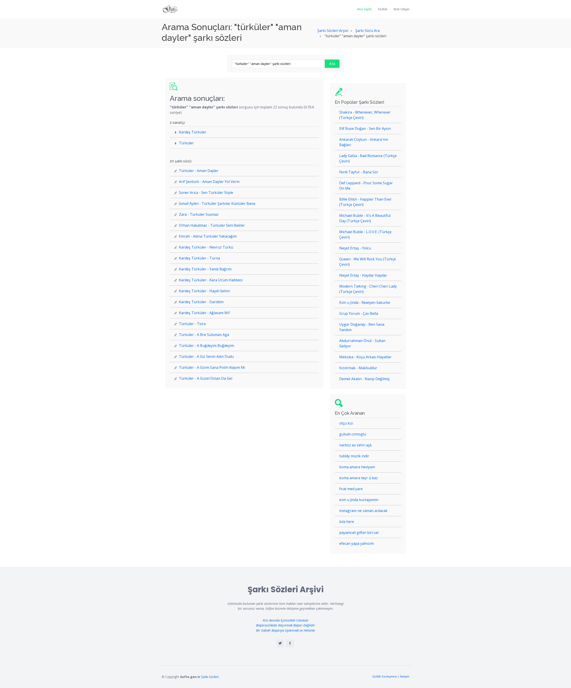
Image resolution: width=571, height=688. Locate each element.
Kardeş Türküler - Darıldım (201, 301)
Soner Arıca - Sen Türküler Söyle (206, 192)
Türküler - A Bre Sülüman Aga (204, 334)
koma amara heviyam (357, 466)
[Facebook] (290, 643)
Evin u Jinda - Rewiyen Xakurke (364, 302)
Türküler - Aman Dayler (198, 170)
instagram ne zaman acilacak (363, 510)
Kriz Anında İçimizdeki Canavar (285, 620)
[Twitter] (280, 643)
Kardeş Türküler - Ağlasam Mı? (204, 312)
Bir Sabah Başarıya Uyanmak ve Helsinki (285, 630)
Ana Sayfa (364, 9)
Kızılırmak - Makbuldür (358, 367)
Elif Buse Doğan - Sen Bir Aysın (365, 128)
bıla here (346, 521)
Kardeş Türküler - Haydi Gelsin (204, 290)
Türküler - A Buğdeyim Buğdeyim (206, 345)
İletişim (404, 676)
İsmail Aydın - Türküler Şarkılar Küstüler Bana (217, 203)
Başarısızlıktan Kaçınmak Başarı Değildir (285, 625)
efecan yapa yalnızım (356, 543)
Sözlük (382, 9)
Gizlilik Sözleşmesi (384, 676)
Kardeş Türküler (192, 132)
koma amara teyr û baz (358, 477)
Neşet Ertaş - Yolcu (355, 248)
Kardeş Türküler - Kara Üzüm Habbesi (211, 280)
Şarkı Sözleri (210, 677)
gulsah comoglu (352, 434)
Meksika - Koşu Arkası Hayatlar (365, 356)
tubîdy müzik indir (354, 456)
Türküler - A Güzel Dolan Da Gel (205, 378)
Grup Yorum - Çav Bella (358, 313)
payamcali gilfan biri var (359, 532)
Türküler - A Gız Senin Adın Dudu (206, 356)
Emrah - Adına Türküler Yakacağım (208, 236)
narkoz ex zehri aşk (355, 445)
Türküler (186, 143)
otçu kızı (346, 423)
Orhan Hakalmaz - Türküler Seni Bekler (212, 225)
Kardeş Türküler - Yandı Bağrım (205, 269)
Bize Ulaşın (401, 9)
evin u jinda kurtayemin (358, 499)
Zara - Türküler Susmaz (199, 214)
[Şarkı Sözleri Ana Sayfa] (171, 9)
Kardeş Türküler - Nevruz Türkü (206, 247)
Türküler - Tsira (192, 323)
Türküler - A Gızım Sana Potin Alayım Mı (212, 367)
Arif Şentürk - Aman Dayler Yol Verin (209, 181)
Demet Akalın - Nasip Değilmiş (364, 378)
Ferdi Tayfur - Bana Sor (358, 172)
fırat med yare (351, 488)
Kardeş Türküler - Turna (199, 258)
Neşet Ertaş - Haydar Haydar (363, 275)
